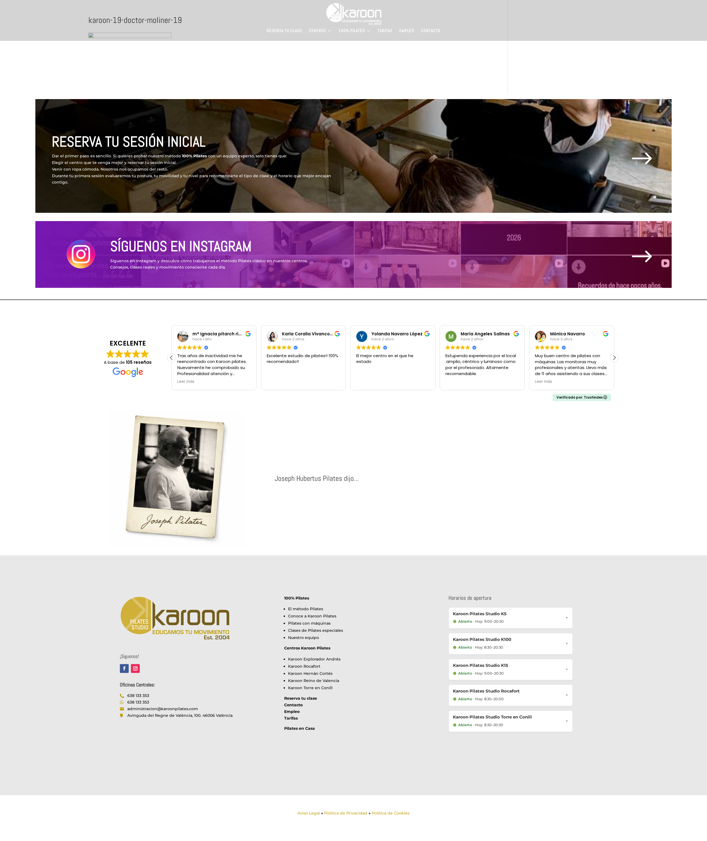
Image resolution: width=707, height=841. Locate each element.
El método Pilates (305, 608)
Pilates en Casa (299, 728)
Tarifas (385, 31)
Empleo (406, 31)
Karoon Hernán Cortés (310, 673)
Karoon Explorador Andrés (314, 659)
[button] (614, 358)
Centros (317, 31)
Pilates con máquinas (309, 623)
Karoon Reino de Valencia (313, 680)
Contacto (430, 31)
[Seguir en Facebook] (124, 668)
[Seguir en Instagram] (135, 668)
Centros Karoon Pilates (307, 648)
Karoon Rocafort (304, 666)
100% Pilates (352, 31)
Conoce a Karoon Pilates (312, 616)
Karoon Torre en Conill (310, 687)
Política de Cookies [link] (391, 813)
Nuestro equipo (303, 637)
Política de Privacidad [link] (345, 813)
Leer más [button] (454, 381)
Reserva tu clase (284, 31)
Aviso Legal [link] (308, 813)
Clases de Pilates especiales (315, 630)
